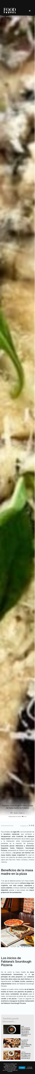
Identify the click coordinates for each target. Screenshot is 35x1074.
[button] (30, 11)
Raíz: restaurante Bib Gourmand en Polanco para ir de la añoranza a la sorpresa (26, 1031)
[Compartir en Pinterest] (33, 826)
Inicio (3, 16)
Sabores (8, 16)
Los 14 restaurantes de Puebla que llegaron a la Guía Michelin (26, 1055)
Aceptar (22, 1067)
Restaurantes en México (18, 16)
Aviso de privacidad (29, 1067)
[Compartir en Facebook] (31, 826)
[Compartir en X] (30, 826)
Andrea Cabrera (19, 813)
